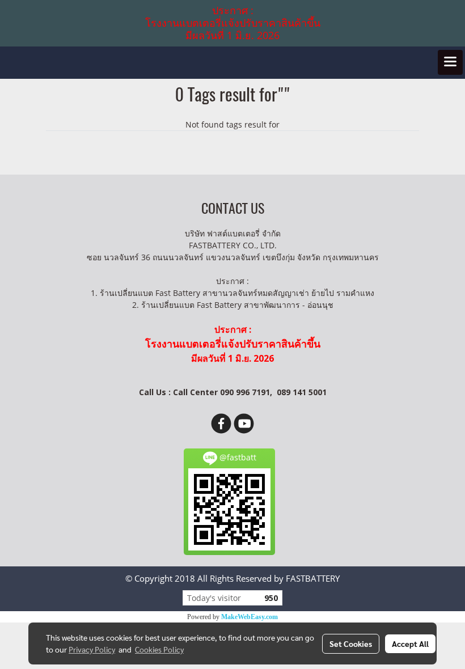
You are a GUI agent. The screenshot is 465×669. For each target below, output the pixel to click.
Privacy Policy (92, 649)
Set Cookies (350, 643)
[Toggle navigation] (450, 62)
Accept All (410, 643)
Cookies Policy (159, 649)
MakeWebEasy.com (249, 617)
